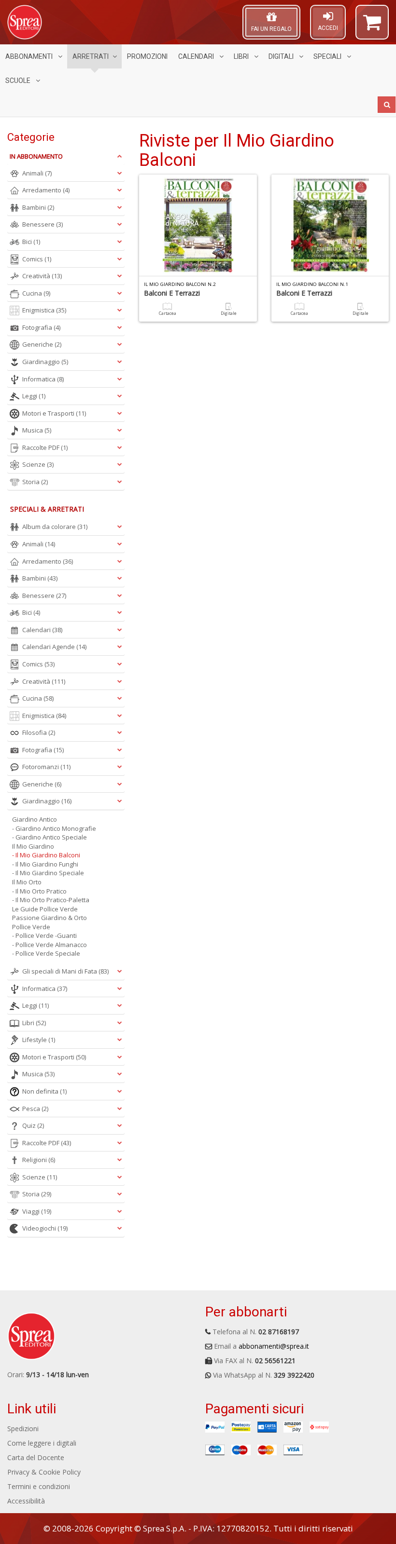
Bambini (38, 207)
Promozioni (147, 56)
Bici (31, 241)
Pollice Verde (31, 926)
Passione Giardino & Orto (49, 917)
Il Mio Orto (27, 882)
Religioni (38, 1159)
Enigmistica (44, 310)
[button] (372, 26)
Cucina (36, 293)
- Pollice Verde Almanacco (49, 944)
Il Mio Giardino (33, 846)
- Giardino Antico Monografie (54, 828)
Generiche (41, 344)
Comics (36, 259)
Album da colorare (54, 526)
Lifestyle (38, 1039)
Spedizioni (23, 1428)
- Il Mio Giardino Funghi (45, 864)
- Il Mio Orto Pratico (39, 891)
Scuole (18, 80)
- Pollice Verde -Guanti (44, 935)
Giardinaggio (45, 361)
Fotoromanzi (46, 766)
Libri (242, 56)
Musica (36, 430)
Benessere (42, 224)
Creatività (42, 275)
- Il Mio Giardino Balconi (46, 855)
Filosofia (38, 732)
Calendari (196, 56)
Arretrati (90, 56)
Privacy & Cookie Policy (44, 1471)
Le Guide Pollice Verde (45, 909)
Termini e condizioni (38, 1486)
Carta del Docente (35, 1457)
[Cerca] (387, 104)
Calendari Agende (54, 646)
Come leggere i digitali (41, 1443)
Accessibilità (26, 1500)
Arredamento (46, 190)
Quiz (33, 1125)
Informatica (43, 379)
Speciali (328, 56)
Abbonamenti (29, 56)
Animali (37, 173)
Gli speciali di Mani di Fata (65, 971)
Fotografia (41, 327)
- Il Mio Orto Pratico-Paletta (50, 899)
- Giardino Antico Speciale (49, 837)
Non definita (44, 1091)
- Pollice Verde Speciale (46, 953)
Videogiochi (45, 1228)
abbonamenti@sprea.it (274, 1346)
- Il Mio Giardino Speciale (48, 872)
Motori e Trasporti (54, 413)
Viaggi (36, 1211)
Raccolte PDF (45, 447)
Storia (35, 481)
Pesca (35, 1108)
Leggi (33, 396)
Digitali (282, 56)
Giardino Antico (34, 819)
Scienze (38, 464)
